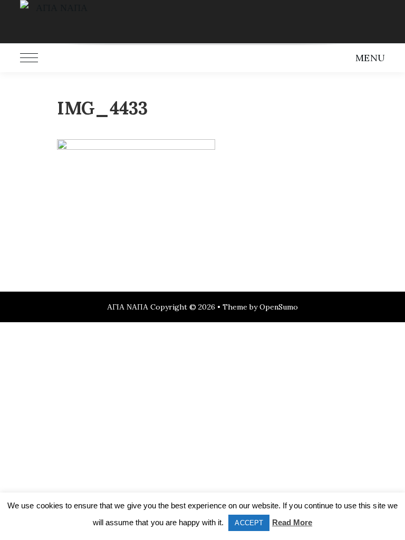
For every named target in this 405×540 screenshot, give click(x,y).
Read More (292, 522)
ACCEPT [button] (249, 523)
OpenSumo (278, 307)
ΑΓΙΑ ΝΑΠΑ (127, 307)
